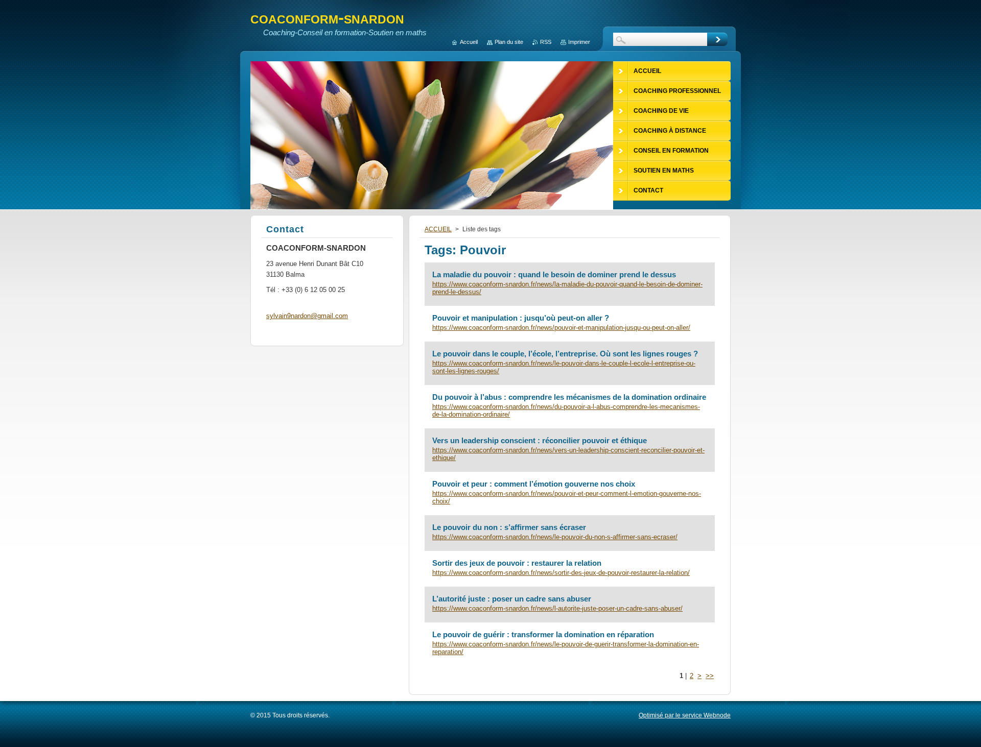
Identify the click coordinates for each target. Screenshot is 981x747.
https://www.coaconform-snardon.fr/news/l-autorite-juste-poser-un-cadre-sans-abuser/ (557, 608)
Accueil (469, 42)
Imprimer (579, 42)
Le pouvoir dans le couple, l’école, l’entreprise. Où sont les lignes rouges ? (565, 353)
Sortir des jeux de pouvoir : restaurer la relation (516, 563)
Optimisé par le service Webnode (685, 715)
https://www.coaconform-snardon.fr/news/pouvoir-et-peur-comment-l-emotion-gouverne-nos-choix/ (566, 497)
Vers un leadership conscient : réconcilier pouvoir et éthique (539, 440)
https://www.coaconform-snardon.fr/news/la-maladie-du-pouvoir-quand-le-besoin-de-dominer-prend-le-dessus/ (567, 288)
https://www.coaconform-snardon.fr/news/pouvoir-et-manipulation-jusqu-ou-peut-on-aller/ (561, 327)
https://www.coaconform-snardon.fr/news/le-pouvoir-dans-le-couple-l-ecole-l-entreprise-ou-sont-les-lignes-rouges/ (563, 367)
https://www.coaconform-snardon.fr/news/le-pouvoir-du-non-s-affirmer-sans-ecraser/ (555, 537)
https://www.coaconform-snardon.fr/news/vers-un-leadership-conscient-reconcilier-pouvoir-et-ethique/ (568, 454)
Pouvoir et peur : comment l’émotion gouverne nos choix (533, 483)
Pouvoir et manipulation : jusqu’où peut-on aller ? (520, 318)
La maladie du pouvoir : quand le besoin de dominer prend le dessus (554, 274)
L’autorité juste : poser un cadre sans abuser (511, 598)
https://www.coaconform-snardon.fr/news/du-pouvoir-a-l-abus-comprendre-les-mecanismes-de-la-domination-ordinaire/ (566, 410)
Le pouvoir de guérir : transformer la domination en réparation (543, 634)
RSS (545, 42)
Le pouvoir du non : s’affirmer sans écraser (509, 527)
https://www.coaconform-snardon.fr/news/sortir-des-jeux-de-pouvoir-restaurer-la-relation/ (561, 572)
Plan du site (509, 42)
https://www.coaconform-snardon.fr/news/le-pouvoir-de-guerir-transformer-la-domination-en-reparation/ (565, 648)
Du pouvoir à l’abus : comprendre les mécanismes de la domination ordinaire (569, 397)
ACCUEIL (438, 229)
